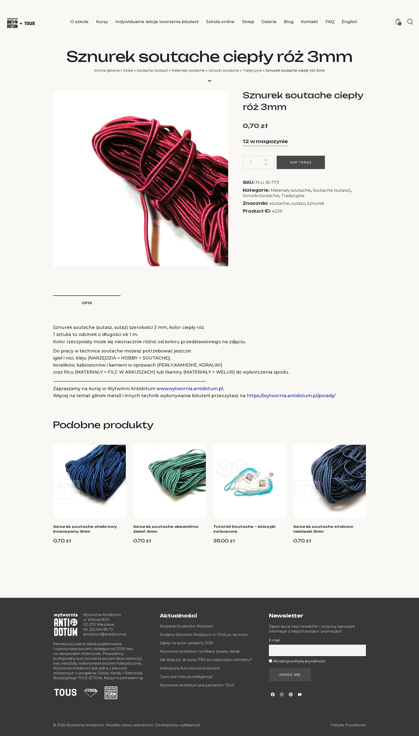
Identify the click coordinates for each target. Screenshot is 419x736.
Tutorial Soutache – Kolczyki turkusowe (244, 528)
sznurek (315, 203)
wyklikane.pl (190, 725)
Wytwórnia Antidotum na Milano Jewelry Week (200, 651)
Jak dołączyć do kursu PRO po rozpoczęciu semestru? (206, 660)
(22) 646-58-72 (101, 629)
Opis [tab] (87, 303)
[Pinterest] (291, 694)
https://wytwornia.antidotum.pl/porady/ (291, 395)
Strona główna (107, 70)
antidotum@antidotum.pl (104, 634)
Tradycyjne (252, 70)
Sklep (128, 70)
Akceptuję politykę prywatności (299, 661)
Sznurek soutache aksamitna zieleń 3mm (165, 528)
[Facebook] (273, 694)
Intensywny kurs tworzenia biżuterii (190, 668)
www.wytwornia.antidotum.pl (190, 388)
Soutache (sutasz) (152, 70)
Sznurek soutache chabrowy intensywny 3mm (85, 528)
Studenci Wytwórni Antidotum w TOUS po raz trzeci (204, 635)
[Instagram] (282, 694)
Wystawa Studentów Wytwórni (186, 626)
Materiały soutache (188, 70)
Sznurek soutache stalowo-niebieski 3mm (323, 528)
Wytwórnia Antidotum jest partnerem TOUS (197, 685)
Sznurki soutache (224, 70)
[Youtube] (300, 694)
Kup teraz (300, 162)
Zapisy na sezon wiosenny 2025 (186, 643)
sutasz (298, 203)
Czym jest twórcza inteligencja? (186, 677)
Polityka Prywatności (348, 725)
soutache (279, 203)
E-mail (274, 640)
